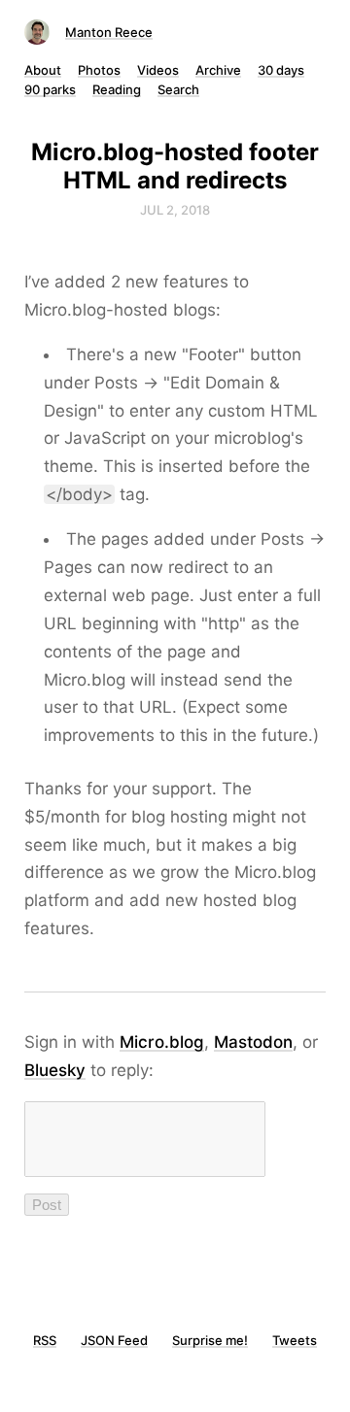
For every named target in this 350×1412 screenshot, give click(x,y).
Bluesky (55, 1070)
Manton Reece (109, 32)
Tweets (294, 1340)
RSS (44, 1340)
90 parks (50, 89)
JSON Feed (114, 1340)
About (42, 70)
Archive (218, 70)
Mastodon (253, 1042)
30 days (281, 70)
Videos (158, 70)
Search (178, 89)
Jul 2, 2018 (175, 210)
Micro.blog (162, 1042)
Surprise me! (210, 1340)
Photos (99, 70)
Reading (116, 89)
